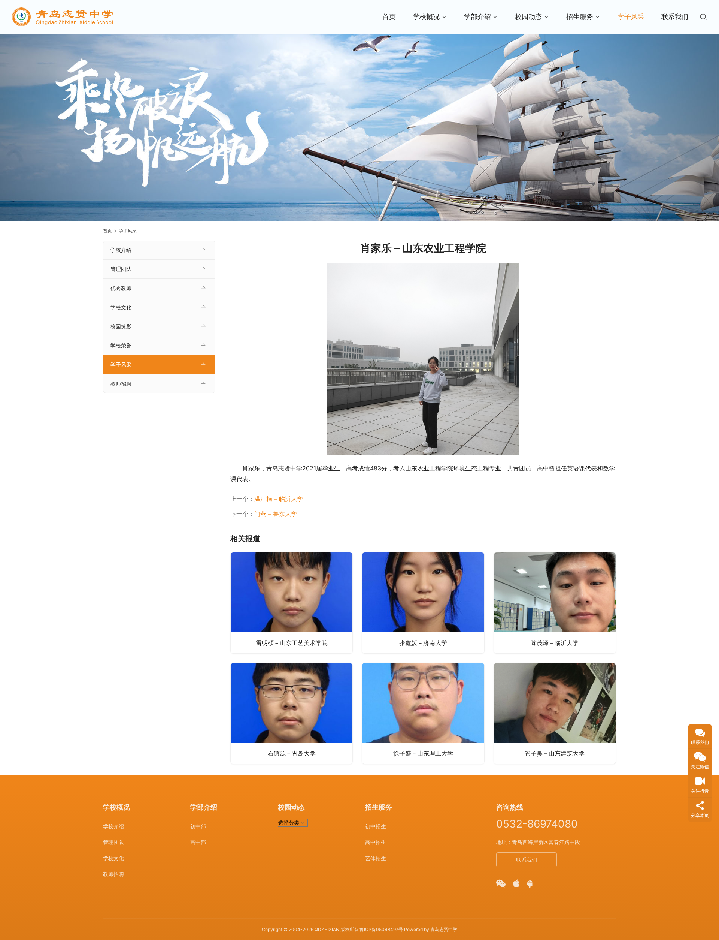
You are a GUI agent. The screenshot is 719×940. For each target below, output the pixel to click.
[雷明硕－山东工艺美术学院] (291, 602)
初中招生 (375, 826)
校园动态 (528, 17)
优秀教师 (120, 288)
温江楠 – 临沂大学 (278, 499)
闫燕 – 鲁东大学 (275, 514)
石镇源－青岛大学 (292, 753)
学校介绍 (120, 250)
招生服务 (579, 17)
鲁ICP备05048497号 (381, 929)
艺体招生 (375, 858)
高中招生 (375, 842)
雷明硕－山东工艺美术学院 (292, 643)
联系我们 (674, 17)
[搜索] (703, 16)
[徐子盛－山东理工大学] (423, 713)
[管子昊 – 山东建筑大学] (555, 713)
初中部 (198, 826)
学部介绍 (477, 17)
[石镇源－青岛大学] (291, 713)
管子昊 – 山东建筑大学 (555, 753)
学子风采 (631, 17)
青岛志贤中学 (443, 929)
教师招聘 (120, 383)
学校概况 (426, 17)
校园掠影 (120, 326)
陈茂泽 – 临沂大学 (555, 643)
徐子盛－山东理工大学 (423, 753)
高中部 (198, 842)
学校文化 (120, 307)
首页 (389, 17)
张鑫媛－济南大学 (423, 643)
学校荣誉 (120, 345)
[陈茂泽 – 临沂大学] (555, 602)
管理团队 (120, 269)
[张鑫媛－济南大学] (423, 602)
